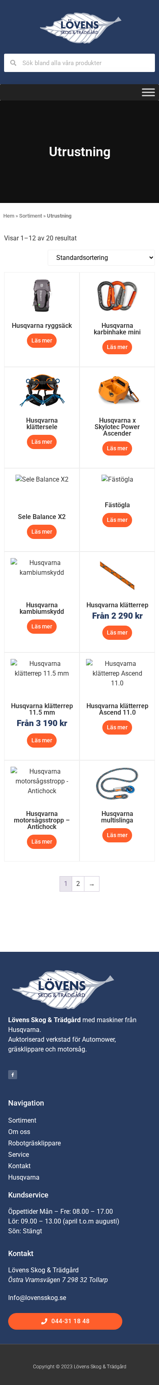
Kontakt (19, 1166)
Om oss (19, 1132)
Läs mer (41, 340)
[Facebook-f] (12, 1074)
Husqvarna (24, 1177)
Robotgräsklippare (34, 1143)
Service (18, 1154)
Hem (8, 216)
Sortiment (30, 216)
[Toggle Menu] (148, 92)
